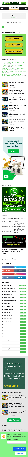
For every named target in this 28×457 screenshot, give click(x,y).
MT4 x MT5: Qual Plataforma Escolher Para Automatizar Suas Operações (17, 129)
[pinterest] (8, 274)
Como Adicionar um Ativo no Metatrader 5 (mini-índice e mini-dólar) (17, 99)
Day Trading (13, 322)
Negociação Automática (13, 340)
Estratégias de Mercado (13, 291)
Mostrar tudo (14, 17)
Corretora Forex (13, 309)
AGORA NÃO (20, 453)
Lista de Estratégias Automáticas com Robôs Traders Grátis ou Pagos (13, 251)
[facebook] (8, 267)
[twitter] (20, 267)
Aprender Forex (13, 294)
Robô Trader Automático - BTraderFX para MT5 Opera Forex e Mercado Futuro (8, 220)
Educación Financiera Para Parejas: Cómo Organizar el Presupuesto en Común (12, 74)
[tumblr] (20, 270)
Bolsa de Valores (13, 306)
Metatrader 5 (13, 312)
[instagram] (20, 274)
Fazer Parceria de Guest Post (7, 227)
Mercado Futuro (13, 319)
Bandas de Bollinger (13, 343)
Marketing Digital (13, 334)
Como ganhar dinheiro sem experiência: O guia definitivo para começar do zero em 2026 (16, 91)
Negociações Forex (13, 349)
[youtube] (8, 270)
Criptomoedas (13, 315)
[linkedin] (20, 277)
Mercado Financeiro (13, 288)
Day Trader (13, 331)
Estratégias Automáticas (13, 325)
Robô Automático (13, 297)
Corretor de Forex (13, 337)
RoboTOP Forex (13, 352)
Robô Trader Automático (13, 300)
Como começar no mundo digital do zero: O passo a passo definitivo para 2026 (17, 107)
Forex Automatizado (13, 328)
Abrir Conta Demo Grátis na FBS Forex (19, 224)
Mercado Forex (13, 285)
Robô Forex (13, 303)
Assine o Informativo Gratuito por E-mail (7, 230)
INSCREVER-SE (19, 448)
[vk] (8, 277)
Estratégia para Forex (13, 346)
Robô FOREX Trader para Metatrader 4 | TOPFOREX (20, 220)
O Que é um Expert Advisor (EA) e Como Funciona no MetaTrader (17, 113)
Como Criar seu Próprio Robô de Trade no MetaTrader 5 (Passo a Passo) (17, 121)
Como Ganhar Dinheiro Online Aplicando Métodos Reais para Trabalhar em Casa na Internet (19, 229)
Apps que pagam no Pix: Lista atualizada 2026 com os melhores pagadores (17, 84)
